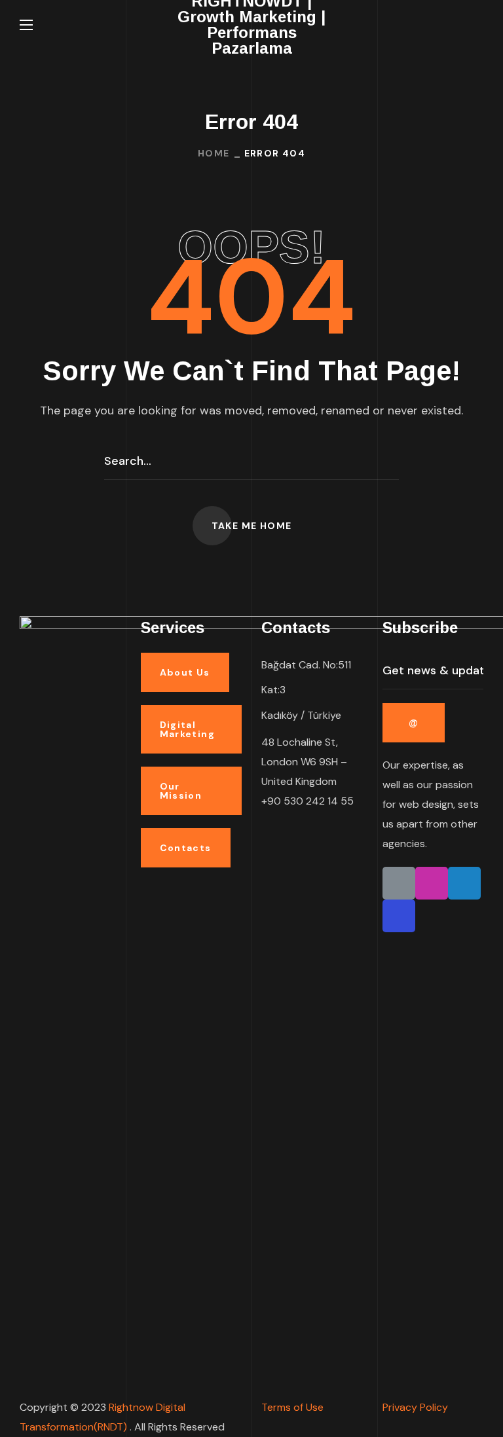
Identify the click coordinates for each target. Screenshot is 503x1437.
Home (214, 153)
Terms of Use (292, 1407)
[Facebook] (398, 916)
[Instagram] (431, 883)
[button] (478, 24)
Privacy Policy (415, 1407)
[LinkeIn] (398, 883)
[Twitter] (464, 883)
